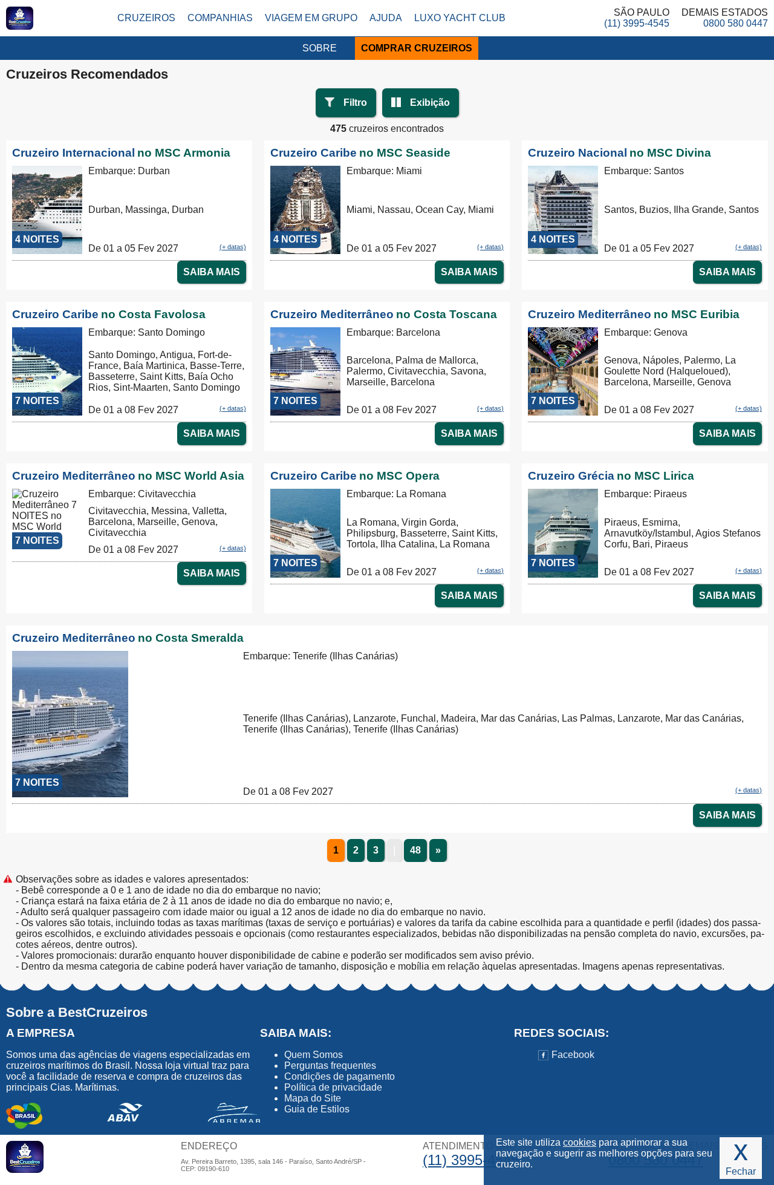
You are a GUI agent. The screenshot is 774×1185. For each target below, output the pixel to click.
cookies (579, 1142)
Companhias (220, 18)
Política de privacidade (333, 1087)
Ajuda (385, 18)
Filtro (355, 102)
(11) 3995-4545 (636, 23)
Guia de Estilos (317, 1109)
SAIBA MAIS (211, 272)
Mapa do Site (312, 1098)
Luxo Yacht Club (460, 18)
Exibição (430, 102)
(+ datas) (233, 246)
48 (415, 850)
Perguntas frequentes (330, 1065)
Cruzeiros (146, 18)
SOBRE (319, 48)
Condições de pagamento (339, 1076)
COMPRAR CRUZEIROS (416, 48)
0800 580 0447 (735, 23)
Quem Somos (313, 1055)
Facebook (571, 1055)
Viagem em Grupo (311, 18)
